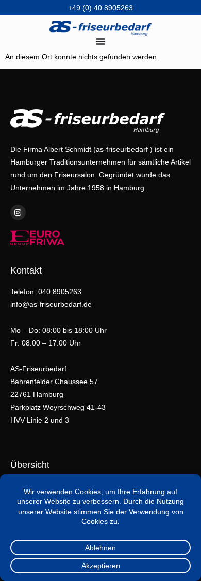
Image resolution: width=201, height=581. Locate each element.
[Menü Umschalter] (100, 41)
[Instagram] (18, 212)
